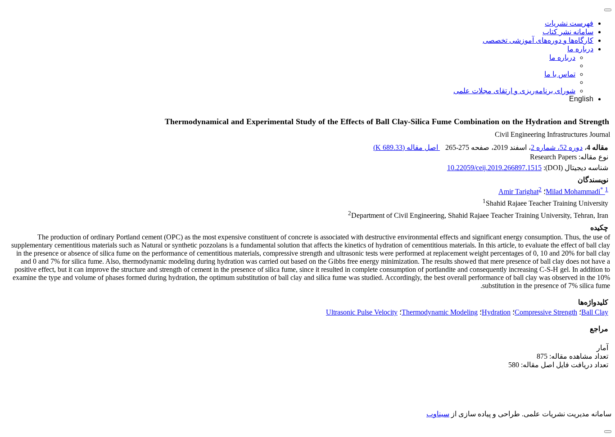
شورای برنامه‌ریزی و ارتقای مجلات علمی (514, 91)
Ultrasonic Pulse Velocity (362, 312)
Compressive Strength (546, 312)
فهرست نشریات (569, 23)
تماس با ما (559, 74)
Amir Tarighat (518, 191)
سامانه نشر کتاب (568, 32)
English (581, 99)
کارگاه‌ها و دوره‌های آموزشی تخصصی (538, 40)
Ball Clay (594, 312)
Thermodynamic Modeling (440, 312)
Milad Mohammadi (574, 191)
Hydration (496, 312)
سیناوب (437, 414)
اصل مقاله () (406, 147)
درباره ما (580, 49)
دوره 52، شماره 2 (557, 147)
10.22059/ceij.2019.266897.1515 (494, 167)
